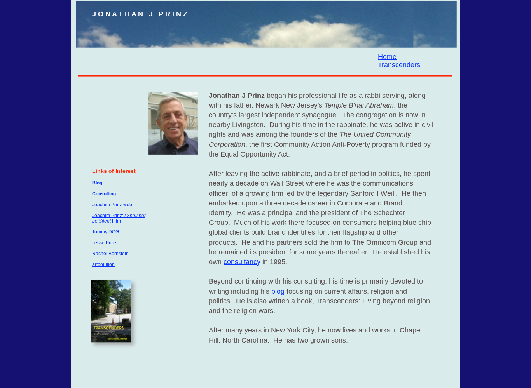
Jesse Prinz (104, 242)
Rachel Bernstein (110, 253)
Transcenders (399, 65)
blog (278, 291)
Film (116, 221)
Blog (97, 183)
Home (387, 57)
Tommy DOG (105, 232)
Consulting (104, 194)
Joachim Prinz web (112, 204)
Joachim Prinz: (108, 215)
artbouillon (103, 264)
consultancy (242, 262)
